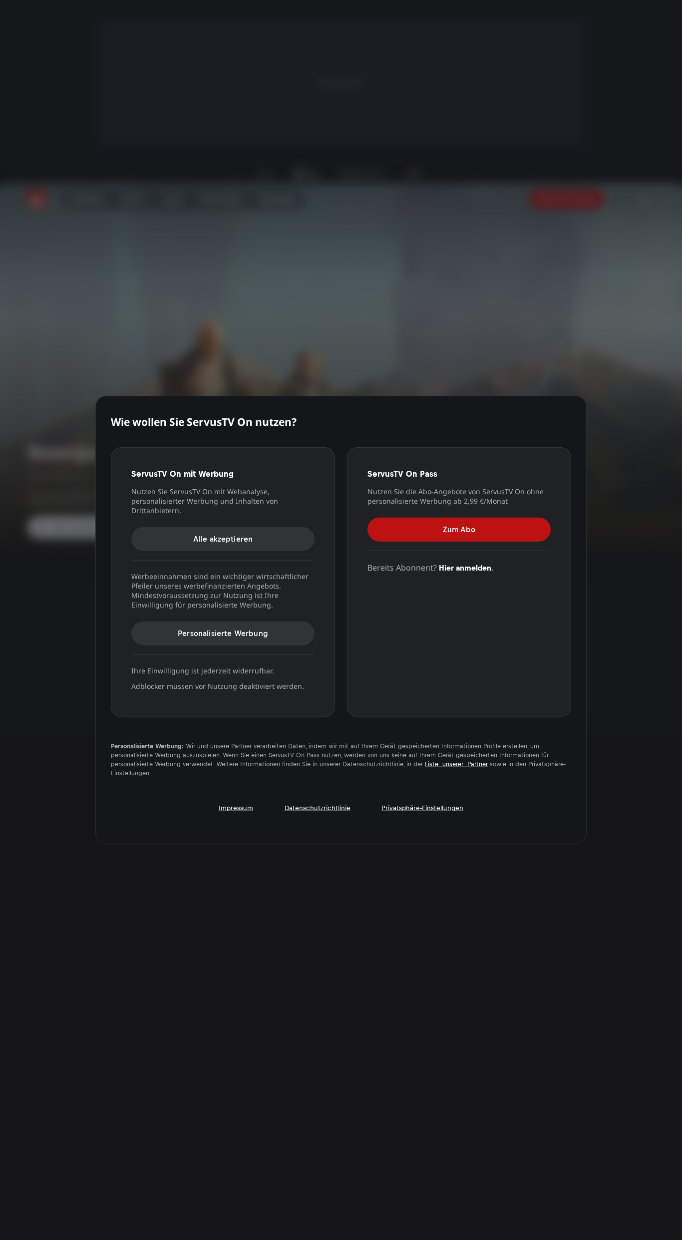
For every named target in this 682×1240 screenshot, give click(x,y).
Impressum (236, 808)
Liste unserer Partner (456, 764)
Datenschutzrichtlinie (317, 808)
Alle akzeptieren (223, 538)
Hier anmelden (465, 567)
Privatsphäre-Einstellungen (422, 808)
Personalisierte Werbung (223, 632)
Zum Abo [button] (459, 529)
